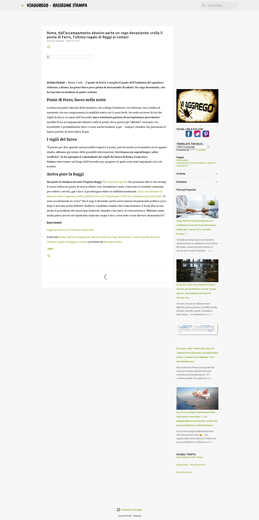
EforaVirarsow (184, 472)
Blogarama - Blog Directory (191, 464)
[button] (48, 47)
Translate (201, 150)
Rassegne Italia (112, 241)
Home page (182, 160)
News (50, 249)
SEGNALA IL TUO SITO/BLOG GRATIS (196, 163)
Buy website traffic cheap (189, 457)
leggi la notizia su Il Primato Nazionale (70, 229)
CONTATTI (182, 165)
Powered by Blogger (131, 509)
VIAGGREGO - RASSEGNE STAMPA (57, 5)
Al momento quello (115, 181)
